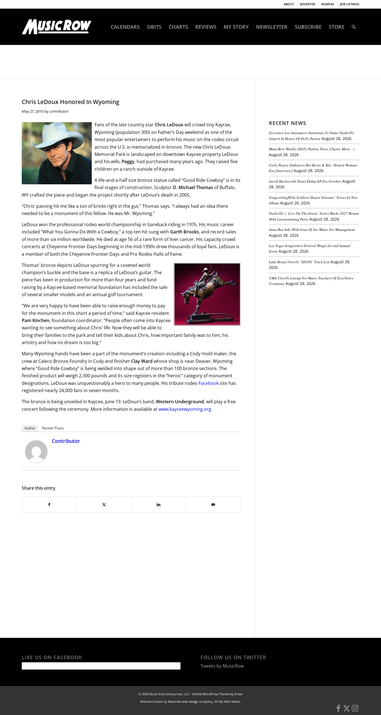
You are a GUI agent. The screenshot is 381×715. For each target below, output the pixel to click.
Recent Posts (53, 428)
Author (30, 428)
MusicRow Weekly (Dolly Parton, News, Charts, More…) (312, 148)
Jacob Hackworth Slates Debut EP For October (305, 181)
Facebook (209, 383)
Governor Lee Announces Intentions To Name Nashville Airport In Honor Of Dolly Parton (311, 135)
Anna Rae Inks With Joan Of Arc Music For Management (312, 229)
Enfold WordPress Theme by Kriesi (217, 694)
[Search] (353, 27)
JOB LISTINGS (349, 4)
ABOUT (289, 4)
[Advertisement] (311, 329)
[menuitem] (289, 4)
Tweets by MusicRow (222, 666)
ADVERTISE (307, 4)
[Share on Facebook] (49, 504)
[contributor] (36, 461)
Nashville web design (183, 701)
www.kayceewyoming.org (184, 409)
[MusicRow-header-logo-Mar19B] (56, 27)
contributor (59, 111)
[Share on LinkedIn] (158, 504)
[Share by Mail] (213, 504)
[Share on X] (104, 504)
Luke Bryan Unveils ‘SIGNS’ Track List (299, 261)
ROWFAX (327, 4)
